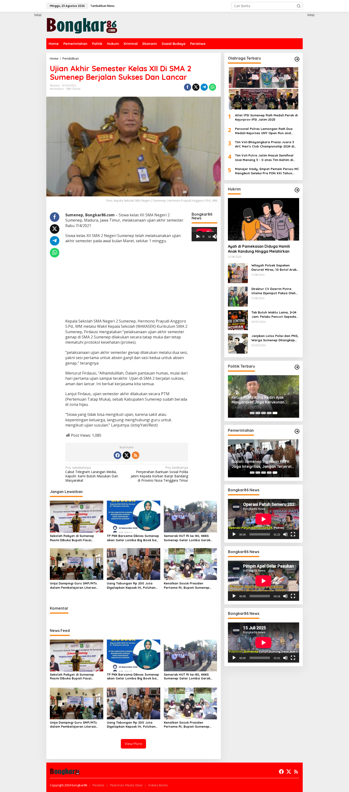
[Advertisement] (28, 99)
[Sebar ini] (187, 87)
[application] (204, 234)
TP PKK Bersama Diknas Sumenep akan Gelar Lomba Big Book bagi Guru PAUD (133, 538)
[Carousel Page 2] (257, 413)
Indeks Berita (158, 785)
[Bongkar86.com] (82, 24)
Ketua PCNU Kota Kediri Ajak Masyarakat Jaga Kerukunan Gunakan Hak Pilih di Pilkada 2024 (262, 400)
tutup (38, 15)
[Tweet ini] (195, 87)
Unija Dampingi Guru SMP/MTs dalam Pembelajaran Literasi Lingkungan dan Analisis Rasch (74, 585)
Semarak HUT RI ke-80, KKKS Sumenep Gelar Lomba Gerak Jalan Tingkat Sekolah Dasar (187, 538)
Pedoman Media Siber (126, 785)
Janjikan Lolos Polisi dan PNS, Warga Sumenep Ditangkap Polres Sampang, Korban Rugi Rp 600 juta (275, 338)
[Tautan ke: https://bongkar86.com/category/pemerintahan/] (297, 431)
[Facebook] (117, 455)
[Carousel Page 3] (263, 413)
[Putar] (197, 236)
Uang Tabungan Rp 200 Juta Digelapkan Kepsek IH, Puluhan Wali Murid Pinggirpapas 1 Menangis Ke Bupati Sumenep (131, 585)
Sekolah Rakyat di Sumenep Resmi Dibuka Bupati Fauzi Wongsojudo (72, 538)
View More (133, 743)
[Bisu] (285, 534)
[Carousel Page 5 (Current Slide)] (275, 413)
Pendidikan (57, 88)
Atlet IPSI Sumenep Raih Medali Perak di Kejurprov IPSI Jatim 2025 (266, 117)
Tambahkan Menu (102, 6)
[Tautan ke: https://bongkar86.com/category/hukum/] (297, 190)
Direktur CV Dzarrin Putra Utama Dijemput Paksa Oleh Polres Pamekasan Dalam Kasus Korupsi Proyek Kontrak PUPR (275, 291)
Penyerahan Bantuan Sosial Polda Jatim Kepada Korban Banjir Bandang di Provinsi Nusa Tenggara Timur (159, 474)
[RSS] (135, 455)
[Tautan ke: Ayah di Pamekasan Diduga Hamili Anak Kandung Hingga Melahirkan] (263, 219)
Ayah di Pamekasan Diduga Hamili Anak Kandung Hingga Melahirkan (259, 249)
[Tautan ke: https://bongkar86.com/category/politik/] (297, 367)
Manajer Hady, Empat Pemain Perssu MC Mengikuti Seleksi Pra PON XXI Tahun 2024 (267, 171)
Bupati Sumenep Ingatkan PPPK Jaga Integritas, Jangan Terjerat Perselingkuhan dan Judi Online (261, 464)
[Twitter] (126, 455)
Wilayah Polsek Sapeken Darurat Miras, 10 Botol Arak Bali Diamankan (274, 267)
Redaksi (98, 785)
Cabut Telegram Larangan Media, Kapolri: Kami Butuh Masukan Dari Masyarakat (91, 474)
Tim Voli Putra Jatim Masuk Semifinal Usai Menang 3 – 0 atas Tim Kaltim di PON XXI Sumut (264, 157)
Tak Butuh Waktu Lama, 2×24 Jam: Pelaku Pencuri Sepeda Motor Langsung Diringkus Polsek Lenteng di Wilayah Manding (273, 314)
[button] (299, 6)
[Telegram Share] (204, 87)
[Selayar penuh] (216, 236)
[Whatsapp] (212, 87)
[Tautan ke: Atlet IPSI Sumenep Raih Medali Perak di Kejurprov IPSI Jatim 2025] (263, 88)
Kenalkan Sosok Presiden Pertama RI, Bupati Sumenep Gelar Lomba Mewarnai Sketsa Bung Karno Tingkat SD (188, 585)
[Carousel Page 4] (269, 413)
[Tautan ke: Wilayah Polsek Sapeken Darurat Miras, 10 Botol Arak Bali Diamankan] (238, 272)
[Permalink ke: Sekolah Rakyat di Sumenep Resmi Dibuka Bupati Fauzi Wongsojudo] (76, 516)
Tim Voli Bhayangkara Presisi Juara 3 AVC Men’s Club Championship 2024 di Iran (264, 144)
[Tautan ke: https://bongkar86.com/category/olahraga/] (297, 59)
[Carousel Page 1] (252, 413)
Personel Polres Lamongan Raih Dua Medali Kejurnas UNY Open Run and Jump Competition (263, 131)
